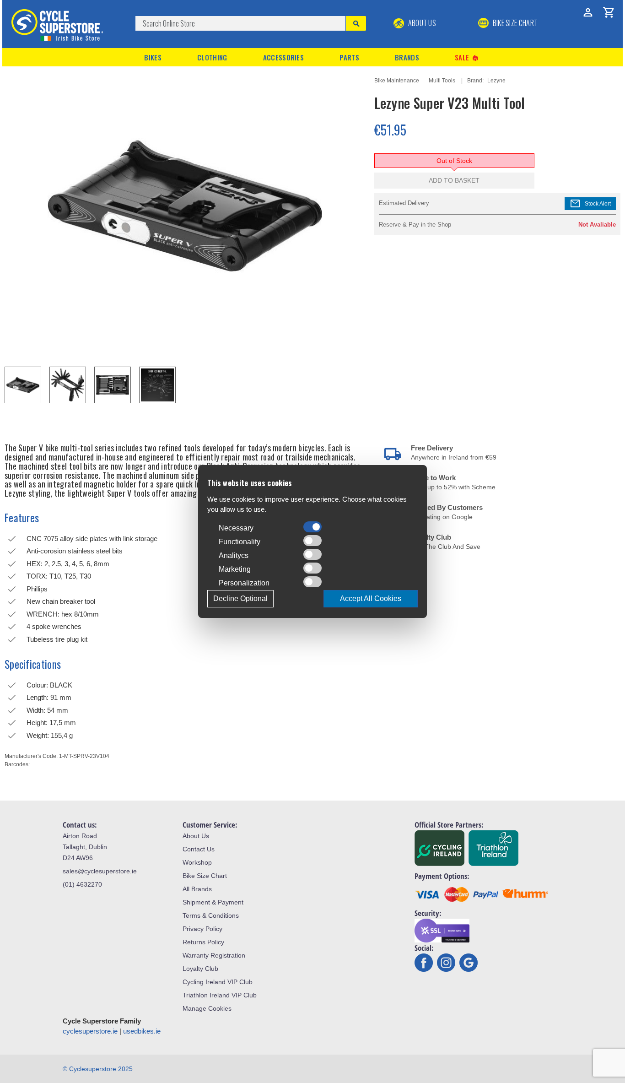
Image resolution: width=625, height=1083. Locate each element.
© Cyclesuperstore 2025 (98, 1068)
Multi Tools (442, 80)
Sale (467, 57)
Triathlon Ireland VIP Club (220, 995)
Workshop (197, 862)
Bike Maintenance (396, 80)
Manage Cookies (207, 1008)
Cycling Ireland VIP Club (218, 982)
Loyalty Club (200, 968)
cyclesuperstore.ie (90, 1031)
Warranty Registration (214, 955)
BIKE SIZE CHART (514, 22)
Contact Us (199, 849)
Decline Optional (240, 598)
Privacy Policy (202, 928)
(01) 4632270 (82, 884)
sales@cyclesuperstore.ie (100, 871)
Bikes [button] (153, 57)
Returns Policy (203, 942)
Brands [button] (407, 57)
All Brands (197, 889)
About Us (421, 22)
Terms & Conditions (211, 915)
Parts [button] (349, 57)
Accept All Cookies (370, 598)
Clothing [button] (212, 57)
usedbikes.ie (142, 1031)
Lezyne (496, 80)
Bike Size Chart (205, 875)
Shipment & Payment (213, 902)
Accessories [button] (283, 57)
